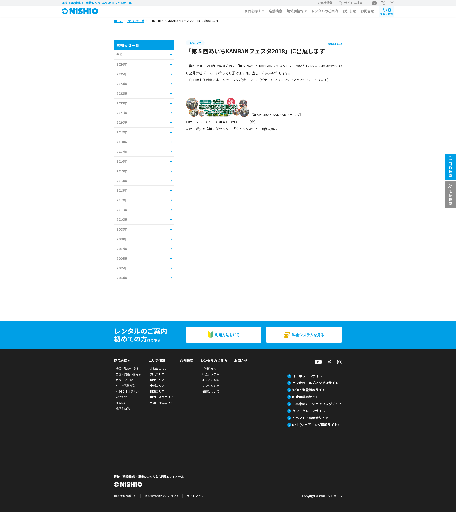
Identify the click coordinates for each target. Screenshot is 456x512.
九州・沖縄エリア (161, 403)
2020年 (121, 122)
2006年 (121, 258)
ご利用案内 (209, 368)
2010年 (121, 219)
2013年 (121, 190)
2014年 (121, 181)
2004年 (121, 277)
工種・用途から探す (128, 374)
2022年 (121, 103)
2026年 (121, 64)
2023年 (121, 93)
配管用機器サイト (305, 396)
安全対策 (121, 397)
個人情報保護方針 (125, 496)
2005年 (121, 268)
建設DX (120, 403)
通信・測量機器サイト (308, 389)
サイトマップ (195, 496)
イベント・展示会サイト (310, 417)
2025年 (121, 74)
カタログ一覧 (124, 380)
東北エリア (157, 374)
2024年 (121, 83)
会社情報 (326, 2)
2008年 (121, 239)
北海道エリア (158, 368)
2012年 (121, 200)
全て (119, 54)
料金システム (210, 374)
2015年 (121, 171)
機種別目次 (123, 408)
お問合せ (367, 11)
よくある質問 (210, 380)
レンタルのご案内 (324, 11)
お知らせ (349, 11)
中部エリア (157, 386)
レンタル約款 (210, 386)
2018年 (121, 142)
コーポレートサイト (307, 376)
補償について (210, 391)
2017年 (121, 151)
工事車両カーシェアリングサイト (317, 403)
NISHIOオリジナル (127, 391)
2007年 (121, 249)
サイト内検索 (353, 2)
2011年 (121, 210)
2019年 (121, 132)
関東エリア (157, 380)
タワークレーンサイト (308, 410)
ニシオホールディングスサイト (315, 382)
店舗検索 (275, 11)
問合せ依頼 (386, 11)
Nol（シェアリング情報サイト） (316, 424)
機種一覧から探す (127, 368)
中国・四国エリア (161, 397)
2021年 (121, 112)
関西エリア (157, 391)
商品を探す (252, 11)
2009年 (121, 229)
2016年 (121, 161)
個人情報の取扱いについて (162, 496)
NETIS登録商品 (125, 386)
